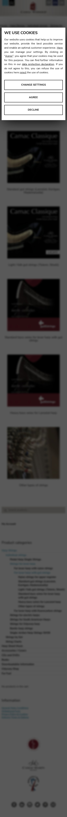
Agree (9, 56)
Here (60, 48)
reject (23, 72)
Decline (33, 110)
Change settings (33, 85)
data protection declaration (38, 64)
